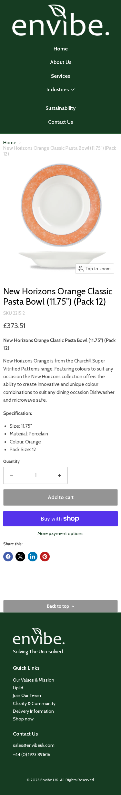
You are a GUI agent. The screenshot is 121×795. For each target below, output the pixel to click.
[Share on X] (20, 556)
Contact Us (60, 122)
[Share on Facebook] (8, 556)
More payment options (60, 533)
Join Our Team (27, 695)
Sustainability (60, 108)
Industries (57, 89)
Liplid (18, 688)
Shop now (23, 719)
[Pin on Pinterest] (45, 556)
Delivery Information (33, 711)
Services (60, 76)
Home (61, 49)
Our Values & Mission (33, 680)
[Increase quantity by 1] (59, 475)
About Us (60, 62)
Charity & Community (34, 703)
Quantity (11, 461)
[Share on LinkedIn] (32, 556)
